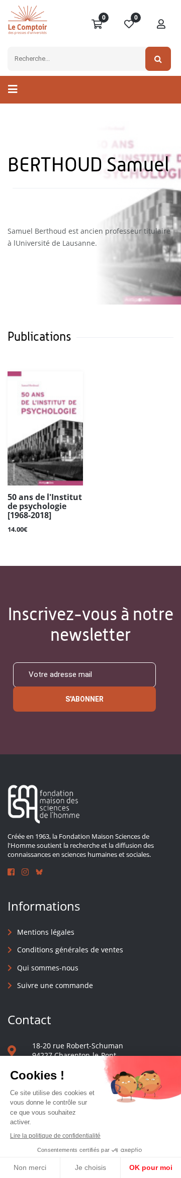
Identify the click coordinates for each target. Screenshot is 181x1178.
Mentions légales (45, 932)
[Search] (158, 59)
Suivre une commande (55, 985)
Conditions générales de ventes (70, 949)
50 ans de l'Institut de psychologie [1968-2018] (45, 507)
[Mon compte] (161, 25)
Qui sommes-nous (47, 967)
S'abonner (84, 699)
